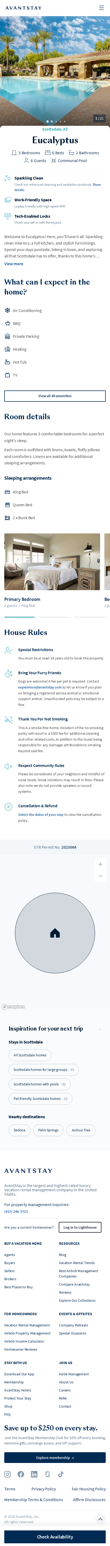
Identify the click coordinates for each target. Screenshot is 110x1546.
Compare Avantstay (74, 1284)
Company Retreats (73, 1325)
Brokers (10, 1278)
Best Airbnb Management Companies (78, 1273)
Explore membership (55, 1457)
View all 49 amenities (55, 395)
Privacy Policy (44, 1488)
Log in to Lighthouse (80, 1227)
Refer (63, 1398)
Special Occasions (72, 1333)
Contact (65, 1406)
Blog (62, 1254)
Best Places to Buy (18, 1287)
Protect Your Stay (17, 1398)
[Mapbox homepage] (13, 1007)
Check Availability (55, 1537)
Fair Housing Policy (89, 1488)
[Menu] (101, 8)
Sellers (9, 1270)
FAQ (7, 1414)
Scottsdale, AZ (55, 129)
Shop (8, 1406)
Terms (9, 1488)
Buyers (9, 1262)
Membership (14, 1382)
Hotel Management (74, 1374)
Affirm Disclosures (89, 1499)
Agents (9, 1254)
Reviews (65, 1292)
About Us (66, 1382)
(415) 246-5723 (16, 1211)
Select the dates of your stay (41, 814)
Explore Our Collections (77, 1300)
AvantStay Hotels (17, 1390)
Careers (65, 1390)
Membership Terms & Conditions (33, 1499)
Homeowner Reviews (20, 1349)
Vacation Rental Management (27, 1325)
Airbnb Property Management (27, 1333)
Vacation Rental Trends (77, 1262)
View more (13, 263)
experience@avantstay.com (40, 687)
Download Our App (19, 1374)
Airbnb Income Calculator (24, 1341)
